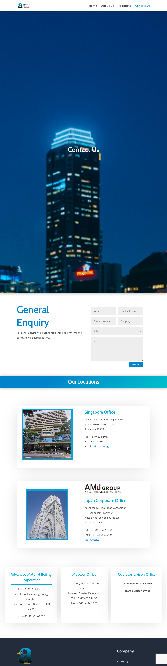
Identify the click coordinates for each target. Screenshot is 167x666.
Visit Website (92, 539)
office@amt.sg (101, 446)
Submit (136, 364)
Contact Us (142, 6)
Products (124, 6)
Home (93, 6)
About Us (107, 6)
